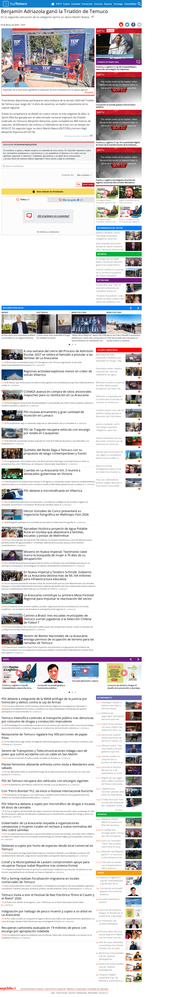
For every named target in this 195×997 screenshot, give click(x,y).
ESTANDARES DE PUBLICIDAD (98, 989)
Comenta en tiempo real (108, 62)
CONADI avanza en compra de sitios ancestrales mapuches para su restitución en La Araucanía (57, 393)
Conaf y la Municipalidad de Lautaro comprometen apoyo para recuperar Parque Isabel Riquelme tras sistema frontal (45, 864)
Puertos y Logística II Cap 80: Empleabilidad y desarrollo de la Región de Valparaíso (111, 882)
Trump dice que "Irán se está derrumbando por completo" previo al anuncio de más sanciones (109, 289)
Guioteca (72, 993)
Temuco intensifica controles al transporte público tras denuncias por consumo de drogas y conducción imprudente (48, 719)
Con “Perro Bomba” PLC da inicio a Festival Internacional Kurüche (47, 791)
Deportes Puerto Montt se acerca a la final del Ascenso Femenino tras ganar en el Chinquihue (112, 825)
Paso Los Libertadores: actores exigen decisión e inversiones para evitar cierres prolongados (109, 484)
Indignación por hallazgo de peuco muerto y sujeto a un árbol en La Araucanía (47, 913)
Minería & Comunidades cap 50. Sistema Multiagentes (111, 956)
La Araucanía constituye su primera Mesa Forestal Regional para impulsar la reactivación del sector (59, 597)
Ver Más (118, 810)
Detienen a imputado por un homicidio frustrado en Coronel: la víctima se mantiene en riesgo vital (109, 401)
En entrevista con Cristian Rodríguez (108, 922)
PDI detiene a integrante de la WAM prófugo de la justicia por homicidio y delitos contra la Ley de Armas (44, 700)
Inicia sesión (50, 159)
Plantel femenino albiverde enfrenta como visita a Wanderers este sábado (48, 766)
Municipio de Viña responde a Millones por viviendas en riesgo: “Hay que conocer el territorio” (109, 359)
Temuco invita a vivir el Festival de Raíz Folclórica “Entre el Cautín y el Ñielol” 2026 (48, 896)
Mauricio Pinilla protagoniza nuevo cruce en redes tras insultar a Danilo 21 (108, 470)
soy (40, 365)
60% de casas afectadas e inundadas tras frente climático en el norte (111, 945)
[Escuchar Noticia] (92, 17)
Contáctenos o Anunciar (55, 989)
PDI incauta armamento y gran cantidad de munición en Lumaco (54, 413)
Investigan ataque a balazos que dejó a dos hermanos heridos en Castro (111, 707)
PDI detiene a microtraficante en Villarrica (53, 491)
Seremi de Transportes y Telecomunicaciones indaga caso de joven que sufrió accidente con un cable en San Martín (44, 752)
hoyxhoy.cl (104, 993)
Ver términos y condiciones (48, 232)
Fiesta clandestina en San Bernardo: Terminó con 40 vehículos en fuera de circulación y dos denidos (109, 443)
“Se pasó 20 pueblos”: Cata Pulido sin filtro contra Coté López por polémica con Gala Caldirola (110, 300)
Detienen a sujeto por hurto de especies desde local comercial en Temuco (47, 847)
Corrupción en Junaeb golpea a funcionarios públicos (111, 891)
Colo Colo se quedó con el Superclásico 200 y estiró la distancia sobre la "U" (112, 867)
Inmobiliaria (82, 993)
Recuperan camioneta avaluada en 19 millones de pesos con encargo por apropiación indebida (44, 929)
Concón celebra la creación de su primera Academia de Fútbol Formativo (110, 272)
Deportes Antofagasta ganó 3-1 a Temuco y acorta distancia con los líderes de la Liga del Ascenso (112, 857)
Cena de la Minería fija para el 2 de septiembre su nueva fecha (112, 772)
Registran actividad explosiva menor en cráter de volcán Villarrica (58, 373)
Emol (53, 993)
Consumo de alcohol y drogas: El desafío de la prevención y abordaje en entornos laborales (111, 914)
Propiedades (93, 993)
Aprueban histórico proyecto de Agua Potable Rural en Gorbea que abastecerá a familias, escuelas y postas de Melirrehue (55, 532)
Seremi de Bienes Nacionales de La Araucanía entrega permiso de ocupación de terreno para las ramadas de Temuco (59, 639)
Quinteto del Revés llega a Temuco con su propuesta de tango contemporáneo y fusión (55, 451)
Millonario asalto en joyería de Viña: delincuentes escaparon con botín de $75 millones (110, 387)
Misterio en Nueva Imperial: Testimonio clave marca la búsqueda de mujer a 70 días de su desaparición (55, 555)
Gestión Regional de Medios (33, 989)
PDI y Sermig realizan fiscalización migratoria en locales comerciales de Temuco (40, 880)
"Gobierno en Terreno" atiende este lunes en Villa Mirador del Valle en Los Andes (112, 794)
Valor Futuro (62, 993)
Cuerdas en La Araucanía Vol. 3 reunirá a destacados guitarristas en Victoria (52, 472)
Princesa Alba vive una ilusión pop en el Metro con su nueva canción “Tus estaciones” (111, 936)
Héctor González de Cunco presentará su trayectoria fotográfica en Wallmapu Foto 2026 (56, 513)
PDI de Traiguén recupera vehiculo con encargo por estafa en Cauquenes (57, 431)
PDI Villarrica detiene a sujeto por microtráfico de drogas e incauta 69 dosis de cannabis (48, 805)
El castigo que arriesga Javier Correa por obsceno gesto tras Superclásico (109, 261)
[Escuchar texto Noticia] (91, 135)
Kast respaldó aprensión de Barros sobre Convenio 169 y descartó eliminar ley (109, 246)
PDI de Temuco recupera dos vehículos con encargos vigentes (45, 781)
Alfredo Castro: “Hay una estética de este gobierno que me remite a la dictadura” (112, 750)
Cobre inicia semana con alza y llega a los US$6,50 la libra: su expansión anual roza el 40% (112, 730)
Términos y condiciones (76, 989)
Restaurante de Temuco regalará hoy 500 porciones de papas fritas (44, 736)
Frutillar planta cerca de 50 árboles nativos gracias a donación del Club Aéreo (110, 413)
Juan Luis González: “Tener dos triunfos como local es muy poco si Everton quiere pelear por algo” (111, 848)
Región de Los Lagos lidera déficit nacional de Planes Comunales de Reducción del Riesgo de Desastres (112, 783)
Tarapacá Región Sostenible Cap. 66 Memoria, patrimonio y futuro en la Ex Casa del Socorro (111, 980)
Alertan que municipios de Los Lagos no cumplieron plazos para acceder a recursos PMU (109, 456)
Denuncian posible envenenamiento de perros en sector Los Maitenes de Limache (112, 739)
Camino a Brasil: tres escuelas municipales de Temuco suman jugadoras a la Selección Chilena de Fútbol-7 (57, 619)
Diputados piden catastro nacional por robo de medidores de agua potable (109, 373)
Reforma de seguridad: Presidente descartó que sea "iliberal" (112, 718)
